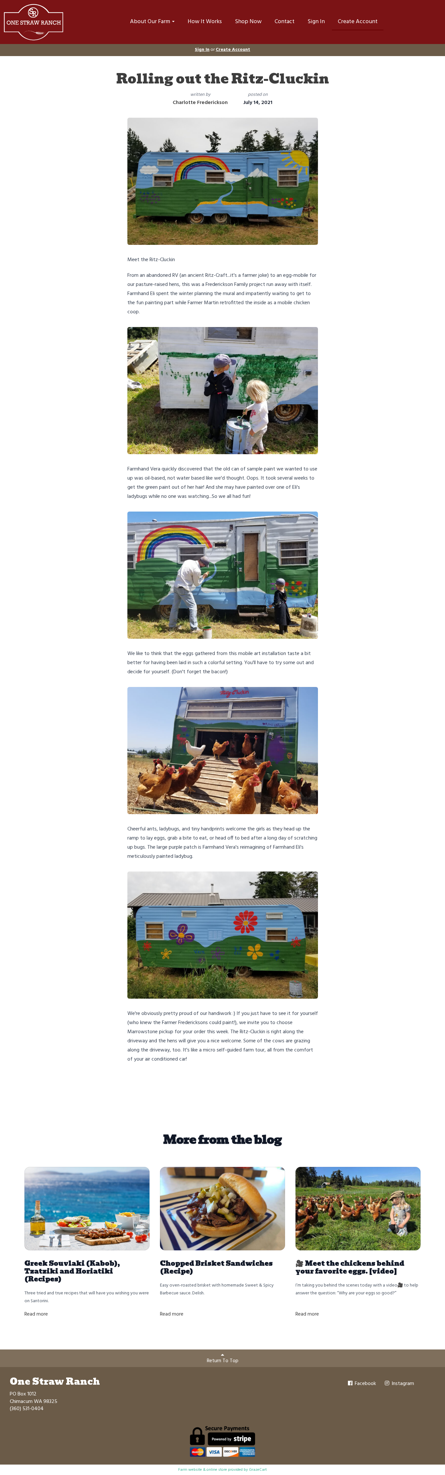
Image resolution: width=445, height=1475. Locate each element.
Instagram (402, 1383)
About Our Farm (150, 21)
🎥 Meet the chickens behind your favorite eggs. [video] (349, 1267)
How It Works (205, 21)
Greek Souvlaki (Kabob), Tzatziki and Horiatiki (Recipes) (72, 1271)
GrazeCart (258, 1470)
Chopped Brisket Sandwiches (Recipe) (216, 1267)
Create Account (358, 21)
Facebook (364, 1383)
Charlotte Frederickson (200, 102)
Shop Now (248, 21)
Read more (36, 1314)
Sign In (316, 21)
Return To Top (222, 1361)
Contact (284, 21)
